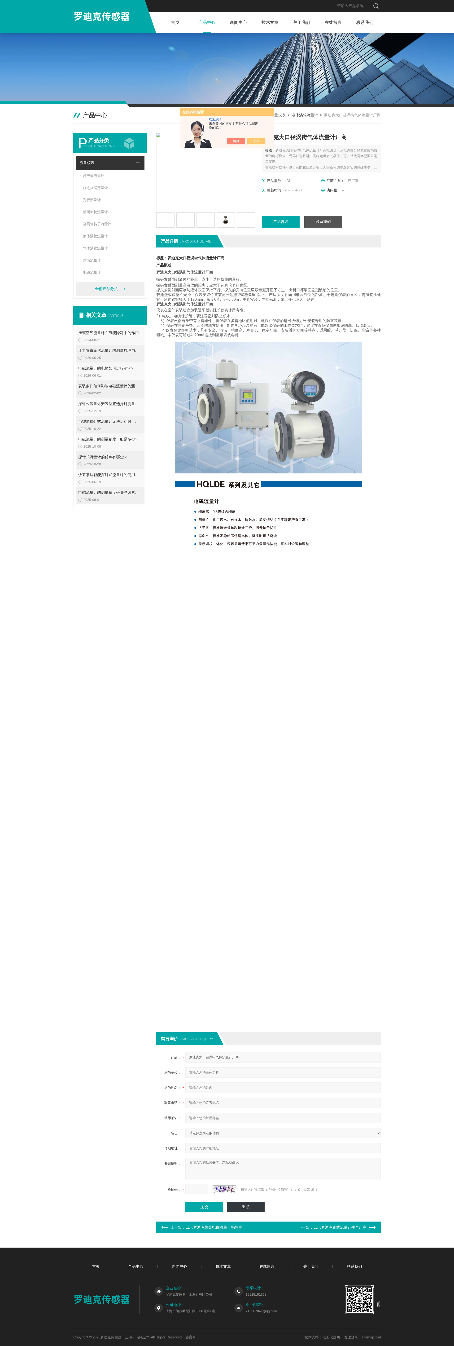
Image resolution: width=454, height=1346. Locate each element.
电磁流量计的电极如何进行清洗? (105, 368)
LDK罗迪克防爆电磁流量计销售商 (214, 1227)
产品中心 (206, 22)
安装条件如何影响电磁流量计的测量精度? (110, 386)
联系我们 (364, 22)
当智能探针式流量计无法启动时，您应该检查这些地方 (110, 421)
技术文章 (270, 22)
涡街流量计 (92, 260)
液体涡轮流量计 (305, 115)
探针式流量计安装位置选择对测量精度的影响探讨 (110, 404)
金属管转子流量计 (97, 224)
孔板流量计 (92, 200)
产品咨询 (280, 222)
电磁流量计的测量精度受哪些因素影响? (110, 492)
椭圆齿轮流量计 (95, 212)
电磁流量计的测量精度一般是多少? (107, 439)
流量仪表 (278, 115)
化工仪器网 (331, 1337)
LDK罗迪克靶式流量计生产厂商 (340, 1227)
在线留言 (333, 22)
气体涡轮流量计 (95, 248)
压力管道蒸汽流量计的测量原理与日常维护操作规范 (110, 351)
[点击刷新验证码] (224, 1189)
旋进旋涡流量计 (95, 188)
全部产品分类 (106, 289)
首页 (175, 22)
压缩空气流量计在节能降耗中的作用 (108, 333)
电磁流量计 (92, 272)
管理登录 (351, 1337)
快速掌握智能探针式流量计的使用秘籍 (110, 475)
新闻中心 (238, 22)
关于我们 (301, 22)
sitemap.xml (371, 1337)
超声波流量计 (93, 176)
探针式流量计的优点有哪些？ (102, 457)
